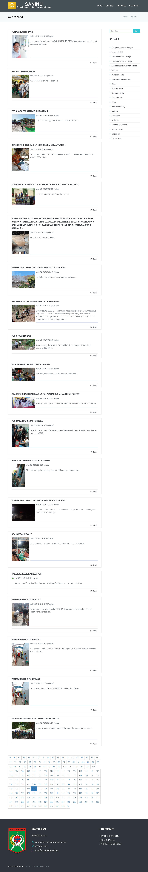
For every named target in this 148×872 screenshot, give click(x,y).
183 (86, 789)
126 (34, 775)
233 (97, 802)
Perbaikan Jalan (118, 75)
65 (77, 758)
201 (97, 793)
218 (11, 802)
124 (22, 775)
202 (11, 797)
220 (22, 802)
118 (80, 771)
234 (11, 806)
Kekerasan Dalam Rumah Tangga (124, 66)
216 (92, 797)
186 (11, 793)
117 (74, 771)
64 (72, 758)
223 (40, 802)
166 (80, 784)
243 (63, 806)
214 (80, 797)
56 (34, 758)
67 (87, 758)
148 (68, 780)
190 (34, 793)
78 (49, 762)
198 (80, 793)
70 (10, 762)
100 (64, 766)
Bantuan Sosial (117, 129)
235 (16, 806)
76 (40, 762)
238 (34, 806)
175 (40, 789)
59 (48, 758)
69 (97, 758)
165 (74, 784)
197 (74, 793)
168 (92, 784)
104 (87, 766)
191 (40, 793)
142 (34, 780)
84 (78, 762)
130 (57, 775)
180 (68, 789)
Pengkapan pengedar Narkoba (27, 421)
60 (53, 758)
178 (57, 789)
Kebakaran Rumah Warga (121, 56)
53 (19, 758)
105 (93, 766)
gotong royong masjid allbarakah (30, 111)
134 (80, 775)
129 (51, 775)
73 (25, 762)
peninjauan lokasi (21, 336)
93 (30, 766)
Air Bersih (115, 120)
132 (68, 775)
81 (64, 762)
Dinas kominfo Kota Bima (110, 844)
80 (59, 762)
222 (34, 802)
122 (11, 775)
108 (22, 771)
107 (16, 771)
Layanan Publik (117, 52)
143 (40, 780)
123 (16, 775)
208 (45, 797)
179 (63, 789)
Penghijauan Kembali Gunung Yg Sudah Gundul (36, 301)
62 (63, 758)
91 (20, 766)
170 (11, 789)
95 (40, 766)
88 (98, 762)
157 (28, 784)
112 (45, 771)
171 (16, 789)
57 (38, 758)
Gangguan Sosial (118, 93)
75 (35, 762)
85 (83, 762)
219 (16, 802)
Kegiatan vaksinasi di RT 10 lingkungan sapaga (35, 718)
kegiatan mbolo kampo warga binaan (31, 364)
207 (40, 797)
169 (97, 784)
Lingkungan (116, 134)
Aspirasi (110, 6)
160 (45, 784)
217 (97, 797)
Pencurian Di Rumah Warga (122, 61)
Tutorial (121, 6)
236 (22, 806)
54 (24, 758)
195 (63, 793)
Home (99, 6)
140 (22, 780)
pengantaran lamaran (23, 71)
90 (15, 766)
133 (74, 775)
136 (92, 775)
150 (80, 780)
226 (57, 802)
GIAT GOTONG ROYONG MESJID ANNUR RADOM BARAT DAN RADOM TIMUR (45, 184)
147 (63, 780)
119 (86, 771)
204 (22, 797)
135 (86, 775)
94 (35, 766)
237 (28, 806)
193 (51, 793)
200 (92, 793)
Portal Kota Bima (106, 840)
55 (29, 758)
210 (57, 797)
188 (22, 793)
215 (86, 797)
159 (40, 784)
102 (76, 766)
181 (74, 789)
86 (88, 762)
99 (59, 766)
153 (97, 780)
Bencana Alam (117, 88)
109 (28, 771)
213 (74, 797)
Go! (136, 31)
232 (92, 802)
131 (63, 775)
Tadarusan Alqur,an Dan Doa (26, 574)
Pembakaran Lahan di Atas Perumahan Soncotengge (39, 500)
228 (68, 802)
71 (15, 762)
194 (57, 793)
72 (20, 762)
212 (68, 797)
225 (51, 802)
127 (40, 775)
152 (92, 780)
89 (10, 766)
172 (22, 789)
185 (97, 789)
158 (34, 784)
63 (68, 758)
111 (40, 771)
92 (25, 766)
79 (54, 762)
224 (45, 802)
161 (51, 784)
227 (63, 802)
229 (74, 802)
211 (63, 797)
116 (68, 771)
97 (49, 766)
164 (68, 784)
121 (97, 771)
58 (43, 758)
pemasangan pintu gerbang (26, 599)
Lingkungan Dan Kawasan (121, 79)
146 (57, 780)
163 (63, 784)
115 (63, 771)
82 (69, 762)
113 (51, 771)
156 (22, 784)
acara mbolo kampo (22, 534)
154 (11, 784)
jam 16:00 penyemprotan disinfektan (31, 460)
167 (86, 784)
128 (45, 775)
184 (92, 789)
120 (92, 771)
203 (16, 797)
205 (28, 797)
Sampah (115, 70)
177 (51, 789)
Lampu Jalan (116, 138)
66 (82, 758)
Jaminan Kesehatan (119, 125)
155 (16, 784)
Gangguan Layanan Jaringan (122, 47)
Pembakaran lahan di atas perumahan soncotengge (39, 267)
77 (44, 762)
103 (81, 766)
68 (92, 758)
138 (11, 780)
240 (45, 806)
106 (11, 771)
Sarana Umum (117, 97)
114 (57, 771)
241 (51, 806)
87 (93, 762)
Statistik (133, 6)
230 (80, 802)
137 (97, 775)
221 (28, 802)
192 (45, 793)
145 (51, 780)
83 (74, 762)
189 (28, 793)
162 (57, 784)
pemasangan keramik (22, 32)
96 (44, 766)
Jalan (114, 102)
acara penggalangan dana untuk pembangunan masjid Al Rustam (46, 394)
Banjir (114, 84)
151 (86, 780)
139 (16, 780)
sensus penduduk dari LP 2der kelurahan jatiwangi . (39, 145)
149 (74, 780)
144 (45, 780)
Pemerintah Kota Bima (109, 836)
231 (86, 802)
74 (30, 762)
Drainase (115, 111)
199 (86, 793)
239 (40, 806)
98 (54, 766)
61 (58, 758)
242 (57, 806)
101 (70, 766)
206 (34, 797)
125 (28, 775)
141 (28, 780)
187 (16, 793)
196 (68, 793)
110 (34, 771)
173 (28, 789)
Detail (94, 63)
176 (45, 789)
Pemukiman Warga (119, 106)
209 (51, 797)
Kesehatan (116, 116)
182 (80, 789)
